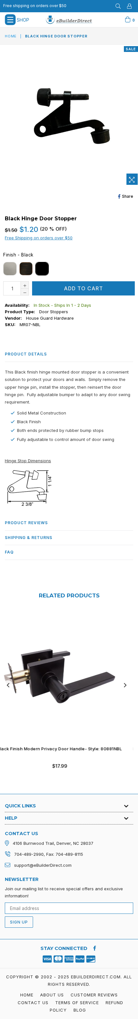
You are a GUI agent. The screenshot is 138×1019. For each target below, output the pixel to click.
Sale (131, 49)
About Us (52, 994)
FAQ (9, 552)
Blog (79, 1010)
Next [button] (125, 685)
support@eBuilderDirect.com (43, 865)
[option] (66, 695)
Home (11, 36)
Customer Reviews (94, 994)
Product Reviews (26, 522)
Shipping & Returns (28, 537)
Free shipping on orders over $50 (34, 5)
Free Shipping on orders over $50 (39, 237)
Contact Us (33, 1002)
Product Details (26, 354)
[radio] (10, 268)
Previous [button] (8, 685)
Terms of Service (77, 1002)
